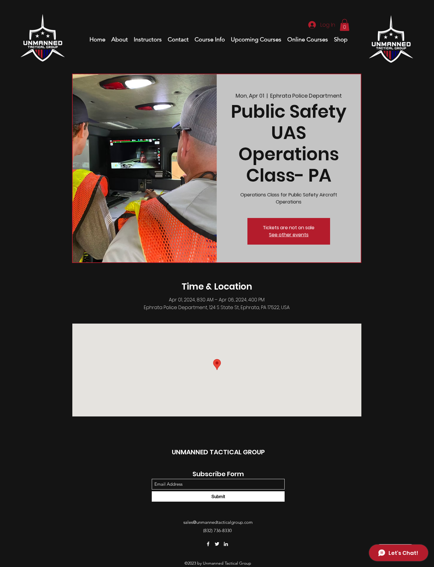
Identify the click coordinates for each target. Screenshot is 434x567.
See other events (289, 234)
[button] (345, 25)
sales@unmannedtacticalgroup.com (218, 522)
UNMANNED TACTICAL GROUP (218, 452)
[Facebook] (208, 544)
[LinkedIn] (226, 544)
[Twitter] (217, 544)
